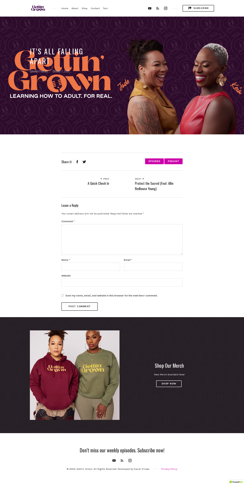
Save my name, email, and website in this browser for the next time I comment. (111, 295)
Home (64, 8)
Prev (106, 178)
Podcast (43, 71)
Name (65, 259)
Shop (84, 8)
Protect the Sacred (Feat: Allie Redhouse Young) (154, 186)
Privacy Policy (169, 468)
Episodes (34, 71)
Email (128, 259)
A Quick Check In (98, 183)
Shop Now (169, 383)
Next (138, 178)
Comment (68, 221)
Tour (105, 8)
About (75, 8)
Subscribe (200, 8)
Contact (95, 8)
